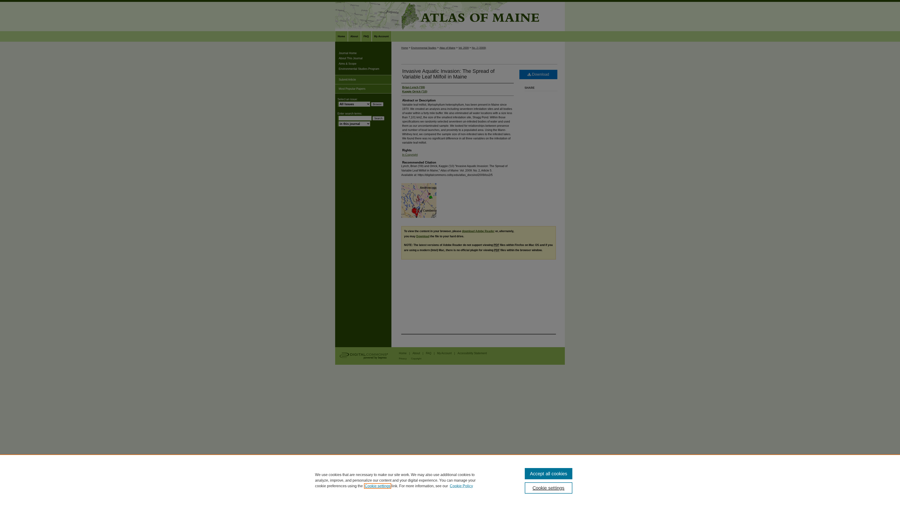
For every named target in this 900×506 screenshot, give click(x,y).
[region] (450, 480)
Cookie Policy (461, 486)
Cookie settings (377, 486)
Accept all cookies (548, 473)
